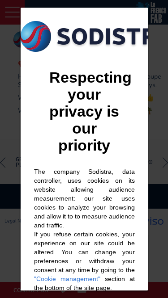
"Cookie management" (67, 278)
